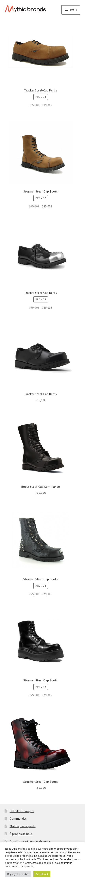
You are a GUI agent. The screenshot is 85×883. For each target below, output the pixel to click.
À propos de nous (21, 834)
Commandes (18, 818)
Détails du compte (22, 811)
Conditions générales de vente (30, 841)
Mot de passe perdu (23, 826)
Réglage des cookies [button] (18, 874)
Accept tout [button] (42, 874)
